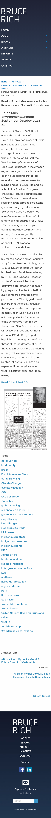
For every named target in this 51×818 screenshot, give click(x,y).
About (5, 35)
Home (5, 29)
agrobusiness (9, 460)
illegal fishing (9, 519)
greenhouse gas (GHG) (15, 510)
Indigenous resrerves (14, 541)
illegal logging (9, 523)
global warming (10, 505)
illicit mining (8, 532)
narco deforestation (13, 581)
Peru (4, 590)
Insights (7, 53)
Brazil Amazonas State (14, 474)
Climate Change (11, 483)
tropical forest (10, 608)
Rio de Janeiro (10, 595)
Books (5, 41)
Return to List (41, 695)
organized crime (11, 586)
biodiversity (8, 465)
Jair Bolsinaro (9, 554)
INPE (4, 550)
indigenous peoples (13, 536)
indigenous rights (11, 545)
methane (6, 577)
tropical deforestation (14, 604)
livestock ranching (12, 563)
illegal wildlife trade (13, 528)
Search (6, 59)
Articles (7, 47)
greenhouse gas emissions (17, 514)
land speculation (11, 559)
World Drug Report (12, 626)
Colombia (7, 501)
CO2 (3, 492)
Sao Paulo (7, 599)
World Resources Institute (17, 631)
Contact (7, 65)
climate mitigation (12, 487)
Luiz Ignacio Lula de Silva (16, 568)
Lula (4, 572)
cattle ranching (10, 478)
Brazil (4, 469)
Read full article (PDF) (14, 382)
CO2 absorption (10, 496)
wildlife (5, 621)
